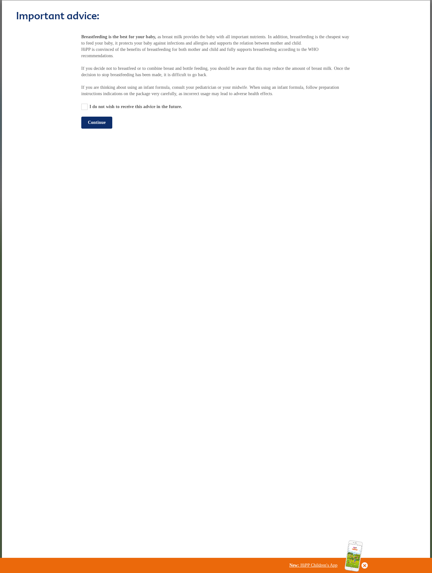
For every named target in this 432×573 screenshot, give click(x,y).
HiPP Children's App (313, 565)
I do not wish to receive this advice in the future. (135, 106)
